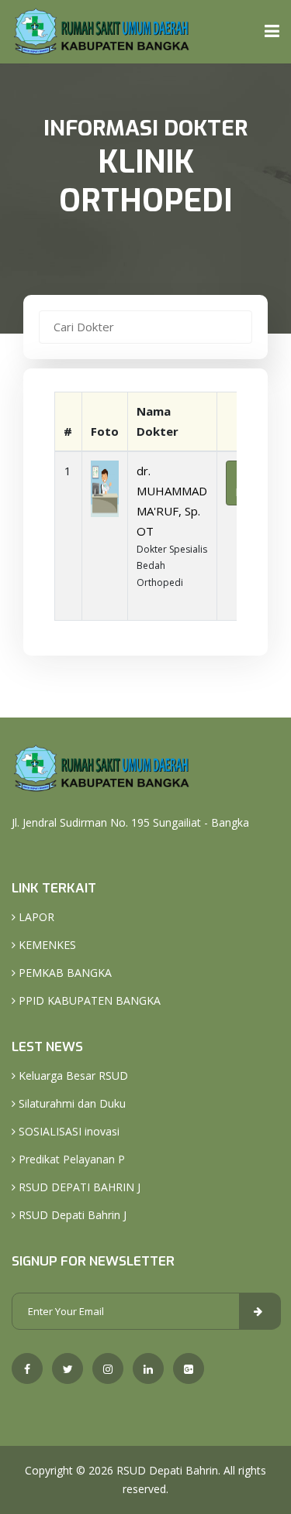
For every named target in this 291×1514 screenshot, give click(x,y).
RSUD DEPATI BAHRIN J (78, 1187)
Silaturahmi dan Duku (71, 1103)
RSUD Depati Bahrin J (71, 1214)
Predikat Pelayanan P (70, 1159)
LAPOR (35, 916)
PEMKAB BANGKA (64, 972)
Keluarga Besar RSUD (72, 1075)
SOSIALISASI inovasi (68, 1131)
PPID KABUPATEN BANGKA (88, 1000)
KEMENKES (46, 944)
